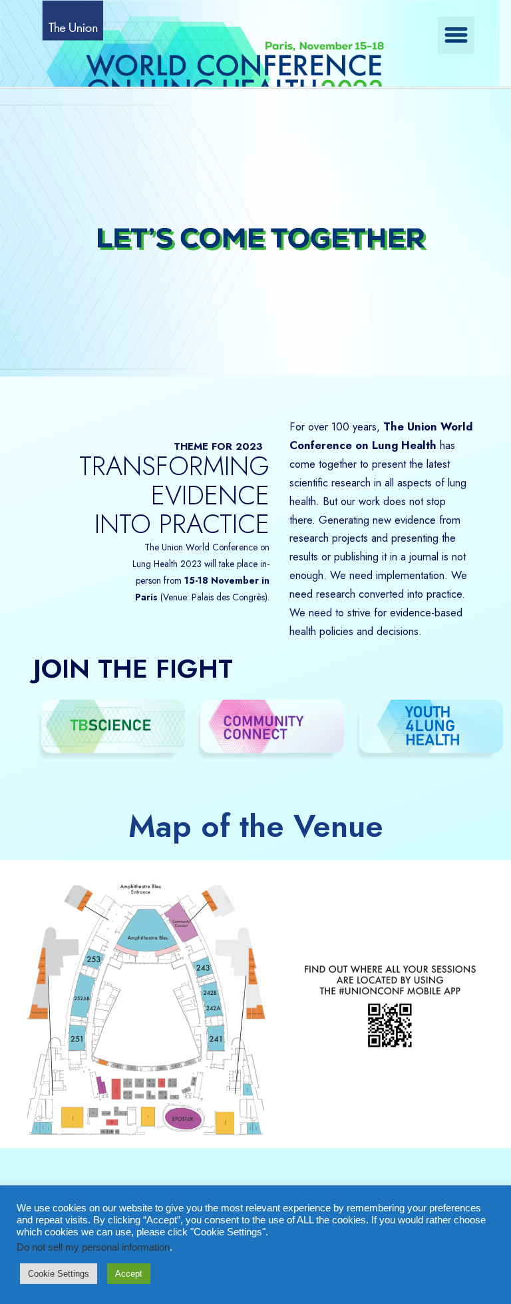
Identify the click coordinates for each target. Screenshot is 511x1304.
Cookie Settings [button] (58, 1274)
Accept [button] (128, 1274)
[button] (456, 35)
